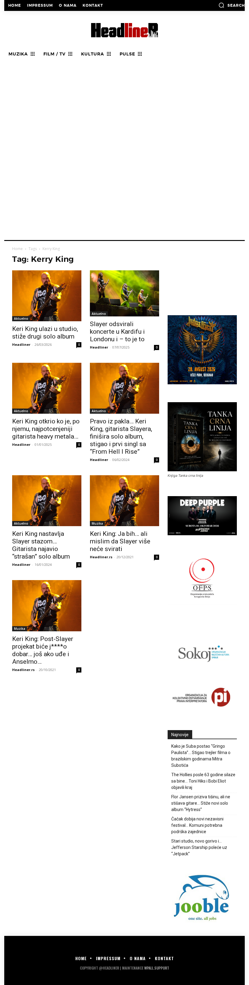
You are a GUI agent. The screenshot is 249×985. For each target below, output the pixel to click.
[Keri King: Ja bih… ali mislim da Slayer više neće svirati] (124, 500)
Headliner (21, 344)
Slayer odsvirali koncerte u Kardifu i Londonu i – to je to (117, 331)
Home (17, 248)
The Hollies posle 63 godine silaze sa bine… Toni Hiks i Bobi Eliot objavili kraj (203, 781)
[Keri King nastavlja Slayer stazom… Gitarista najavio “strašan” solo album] (46, 500)
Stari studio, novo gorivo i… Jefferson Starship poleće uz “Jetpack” (199, 847)
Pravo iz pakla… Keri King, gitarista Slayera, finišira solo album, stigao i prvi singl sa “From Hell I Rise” (121, 436)
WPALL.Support (156, 967)
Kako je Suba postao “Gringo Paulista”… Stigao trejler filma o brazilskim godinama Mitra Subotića (200, 756)
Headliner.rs (101, 557)
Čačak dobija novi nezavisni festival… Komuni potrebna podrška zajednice (197, 825)
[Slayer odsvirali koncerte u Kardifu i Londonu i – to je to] (124, 293)
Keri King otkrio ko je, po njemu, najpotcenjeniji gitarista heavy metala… (46, 429)
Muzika (97, 523)
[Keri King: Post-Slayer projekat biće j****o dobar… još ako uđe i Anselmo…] (46, 605)
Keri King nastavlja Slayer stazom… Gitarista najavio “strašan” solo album (41, 545)
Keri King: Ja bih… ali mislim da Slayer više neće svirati (120, 541)
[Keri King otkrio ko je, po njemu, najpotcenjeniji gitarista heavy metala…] (46, 388)
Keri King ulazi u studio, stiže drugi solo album (45, 332)
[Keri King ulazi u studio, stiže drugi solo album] (46, 295)
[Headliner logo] (124, 30)
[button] (231, 5)
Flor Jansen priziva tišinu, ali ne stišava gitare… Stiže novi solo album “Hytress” (200, 803)
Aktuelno (21, 318)
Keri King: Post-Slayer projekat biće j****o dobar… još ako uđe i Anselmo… (42, 650)
